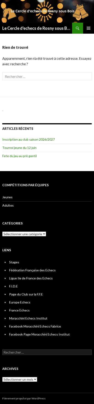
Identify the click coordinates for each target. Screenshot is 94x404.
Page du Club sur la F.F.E (26, 294)
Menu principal (88, 28)
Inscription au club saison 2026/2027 (28, 139)
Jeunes (7, 197)
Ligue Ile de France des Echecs (31, 278)
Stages (14, 262)
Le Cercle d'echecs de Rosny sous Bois (37, 28)
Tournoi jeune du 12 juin (19, 148)
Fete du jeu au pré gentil (19, 156)
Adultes (8, 205)
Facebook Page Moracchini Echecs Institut (39, 334)
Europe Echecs (19, 302)
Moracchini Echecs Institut (28, 318)
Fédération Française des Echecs (32, 270)
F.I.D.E (13, 286)
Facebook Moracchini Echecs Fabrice (35, 326)
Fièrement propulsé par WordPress (24, 398)
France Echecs (19, 310)
